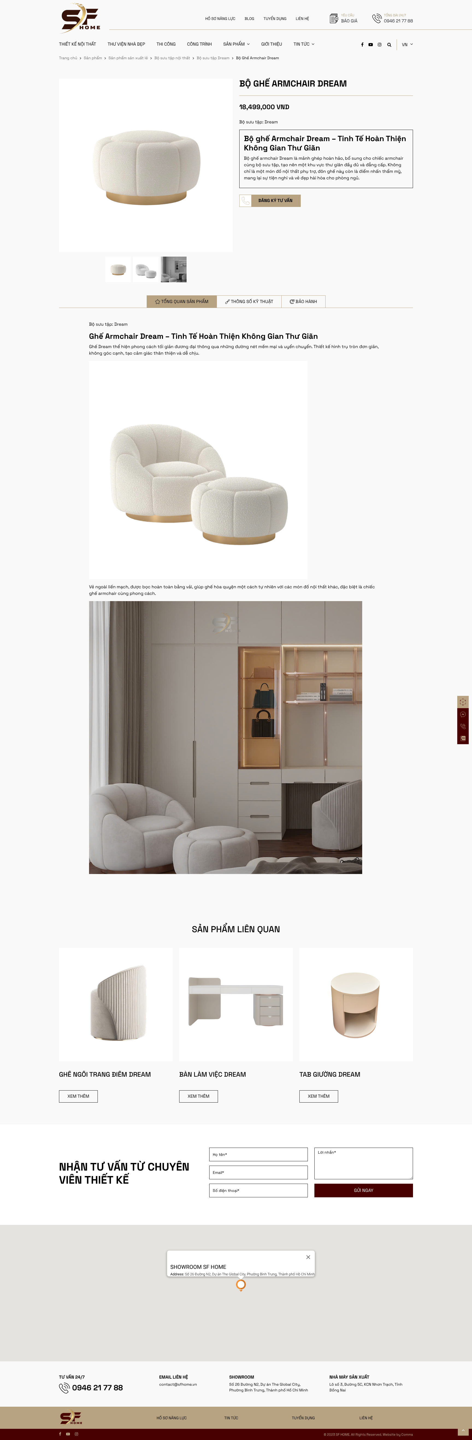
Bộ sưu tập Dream (213, 58)
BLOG (249, 18)
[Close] (308, 1257)
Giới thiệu (271, 44)
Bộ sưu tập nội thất (172, 58)
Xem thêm (78, 1096)
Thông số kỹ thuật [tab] (252, 301)
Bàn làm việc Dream (212, 1074)
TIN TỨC (231, 1418)
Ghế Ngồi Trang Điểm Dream (105, 1074)
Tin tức (301, 44)
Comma (407, 1434)
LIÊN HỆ (302, 18)
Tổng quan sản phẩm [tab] (184, 301)
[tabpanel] (236, 603)
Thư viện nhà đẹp (126, 44)
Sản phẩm (234, 44)
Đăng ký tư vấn (275, 200)
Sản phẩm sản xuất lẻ (128, 58)
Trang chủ (68, 58)
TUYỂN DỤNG (275, 18)
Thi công (166, 44)
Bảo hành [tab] (306, 301)
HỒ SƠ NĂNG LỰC (220, 18)
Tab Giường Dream (329, 1074)
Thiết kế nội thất (77, 44)
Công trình (199, 44)
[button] (241, 1285)
